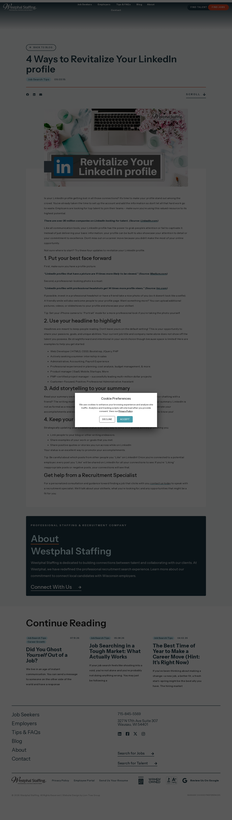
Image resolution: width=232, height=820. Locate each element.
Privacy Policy (125, 411)
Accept (125, 419)
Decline (107, 419)
